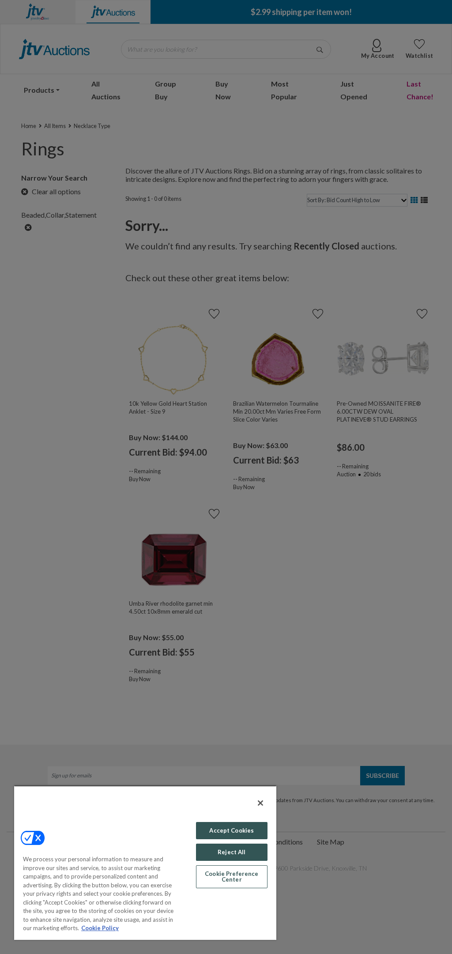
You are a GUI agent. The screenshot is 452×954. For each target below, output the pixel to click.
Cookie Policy (100, 927)
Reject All (231, 852)
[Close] (260, 803)
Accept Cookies (231, 830)
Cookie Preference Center (231, 876)
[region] (145, 862)
